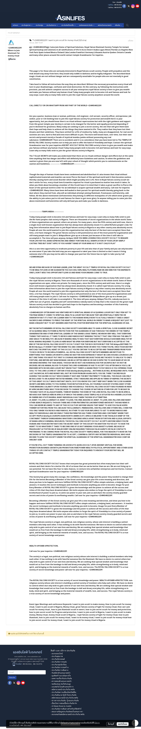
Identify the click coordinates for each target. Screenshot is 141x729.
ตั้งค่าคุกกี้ (111, 724)
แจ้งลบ (130, 40)
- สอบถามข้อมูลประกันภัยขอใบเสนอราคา (67, 712)
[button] (127, 25)
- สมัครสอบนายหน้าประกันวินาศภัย (64, 698)
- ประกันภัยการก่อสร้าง (60, 667)
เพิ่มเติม (118, 25)
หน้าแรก (15, 25)
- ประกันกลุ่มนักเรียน (59, 665)
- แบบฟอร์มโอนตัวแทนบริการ (62, 687)
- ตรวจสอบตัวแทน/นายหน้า (61, 681)
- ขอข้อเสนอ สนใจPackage (61, 684)
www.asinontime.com (34, 656)
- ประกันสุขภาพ (57, 656)
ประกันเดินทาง (51, 25)
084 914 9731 (37, 664)
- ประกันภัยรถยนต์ (58, 659)
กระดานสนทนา (14, 33)
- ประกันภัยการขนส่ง (59, 662)
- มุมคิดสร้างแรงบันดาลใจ (61, 676)
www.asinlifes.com (20, 656)
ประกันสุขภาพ (26, 25)
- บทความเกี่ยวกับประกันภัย (61, 678)
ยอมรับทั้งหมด (122, 724)
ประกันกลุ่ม (39, 25)
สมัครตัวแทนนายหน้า (105, 25)
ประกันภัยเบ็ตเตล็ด (67, 25)
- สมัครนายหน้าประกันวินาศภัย (63, 689)
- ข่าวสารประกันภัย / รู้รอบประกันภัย (65, 700)
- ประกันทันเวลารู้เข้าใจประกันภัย (63, 695)
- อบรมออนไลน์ (57, 653)
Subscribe (12, 677)
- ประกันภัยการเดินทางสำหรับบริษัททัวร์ (66, 709)
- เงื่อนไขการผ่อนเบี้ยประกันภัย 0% (64, 703)
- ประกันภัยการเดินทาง (59, 670)
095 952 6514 (118, 5)
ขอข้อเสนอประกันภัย (86, 25)
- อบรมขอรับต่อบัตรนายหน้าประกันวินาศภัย (67, 714)
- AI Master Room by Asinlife (61, 706)
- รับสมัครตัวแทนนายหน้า (60, 673)
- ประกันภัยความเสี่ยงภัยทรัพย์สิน (63, 692)
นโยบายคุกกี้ (27, 725)
